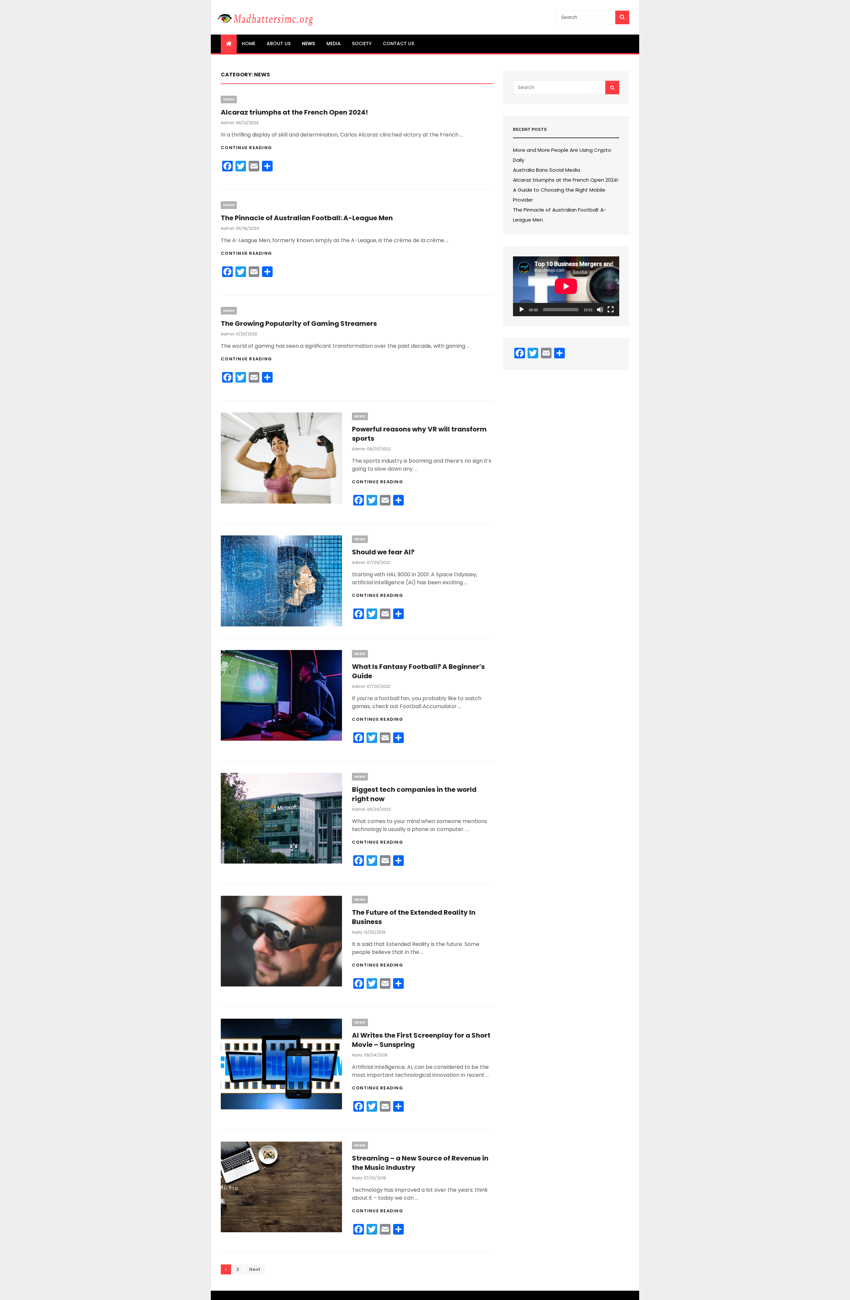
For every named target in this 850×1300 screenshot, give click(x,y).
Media (333, 43)
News (308, 43)
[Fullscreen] (610, 309)
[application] (566, 286)
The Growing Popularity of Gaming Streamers (299, 323)
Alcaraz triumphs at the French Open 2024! (294, 112)
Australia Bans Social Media (546, 169)
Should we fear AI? (383, 552)
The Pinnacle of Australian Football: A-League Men (307, 218)
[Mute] (600, 309)
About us (279, 43)
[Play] (521, 309)
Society (362, 43)
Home (248, 43)
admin (227, 123)
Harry (357, 932)
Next (254, 1269)
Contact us (398, 43)
